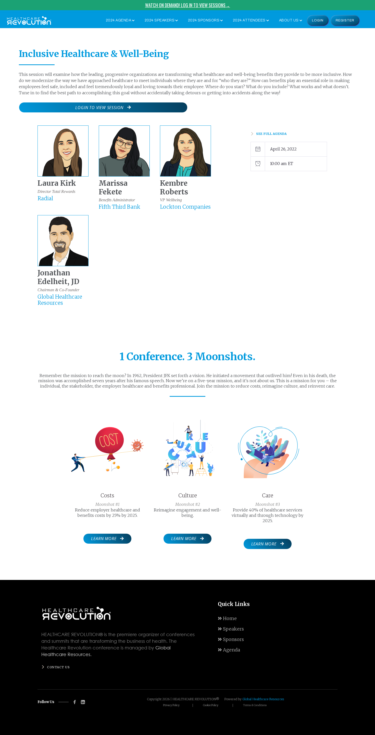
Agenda (229, 650)
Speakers (231, 629)
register (345, 20)
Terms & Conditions (255, 705)
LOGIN (317, 20)
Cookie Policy (210, 705)
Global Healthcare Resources (263, 699)
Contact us (58, 667)
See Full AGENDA (271, 134)
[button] (119, 20)
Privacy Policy (171, 705)
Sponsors (231, 639)
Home (227, 618)
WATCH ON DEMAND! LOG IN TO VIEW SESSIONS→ (187, 5)
